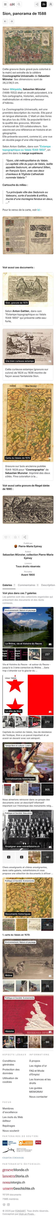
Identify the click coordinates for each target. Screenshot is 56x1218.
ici (38, 209)
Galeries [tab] (8, 585)
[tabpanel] (28, 820)
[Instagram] (8, 1204)
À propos (34, 1060)
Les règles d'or (38, 1065)
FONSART (20, 1210)
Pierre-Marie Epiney (30, 546)
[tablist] (28, 585)
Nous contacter (38, 1096)
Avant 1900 (28, 574)
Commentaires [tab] (28, 585)
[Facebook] (4, 1204)
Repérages (8, 1125)
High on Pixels (27, 1214)
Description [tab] (48, 585)
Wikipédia (15, 89)
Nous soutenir (10, 1130)
